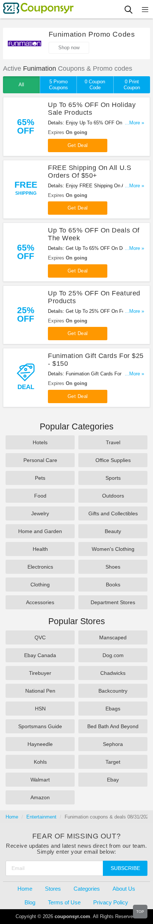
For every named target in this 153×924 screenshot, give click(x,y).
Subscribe (125, 868)
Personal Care (40, 460)
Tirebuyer (40, 673)
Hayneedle (40, 744)
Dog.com (113, 655)
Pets (40, 478)
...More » (134, 122)
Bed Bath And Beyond (113, 726)
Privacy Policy (110, 902)
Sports (113, 478)
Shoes (112, 567)
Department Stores (113, 602)
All (21, 84)
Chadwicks (113, 673)
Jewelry (40, 513)
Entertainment (41, 817)
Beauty (113, 531)
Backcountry (112, 691)
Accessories (40, 602)
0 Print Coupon (132, 84)
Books (113, 584)
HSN (40, 709)
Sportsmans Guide (40, 726)
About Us (124, 889)
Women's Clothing (113, 549)
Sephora (113, 744)
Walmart (40, 780)
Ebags (112, 709)
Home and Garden (40, 531)
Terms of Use (64, 902)
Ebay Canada (40, 655)
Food (40, 496)
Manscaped (113, 637)
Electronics (40, 567)
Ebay (113, 780)
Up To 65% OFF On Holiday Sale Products (92, 108)
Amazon (40, 797)
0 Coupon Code (95, 84)
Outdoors (113, 496)
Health (40, 549)
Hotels (40, 442)
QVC (40, 637)
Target (112, 762)
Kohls (40, 762)
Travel (113, 442)
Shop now (68, 47)
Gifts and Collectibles (113, 513)
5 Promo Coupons (58, 84)
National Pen (40, 691)
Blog (30, 902)
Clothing (40, 584)
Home (12, 817)
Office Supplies (113, 460)
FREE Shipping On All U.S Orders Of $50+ (89, 171)
